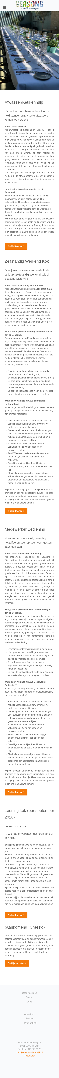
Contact (29, 997)
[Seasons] (30, 6)
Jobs (29, 1002)
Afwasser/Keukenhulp (24, 102)
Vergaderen (29, 1014)
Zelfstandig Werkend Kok (27, 261)
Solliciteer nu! (16, 246)
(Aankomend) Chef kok (25, 927)
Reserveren (29, 1056)
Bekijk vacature (17, 963)
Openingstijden (29, 993)
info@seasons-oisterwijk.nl (29, 1052)
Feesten (29, 1018)
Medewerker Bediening (25, 529)
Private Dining (29, 1023)
